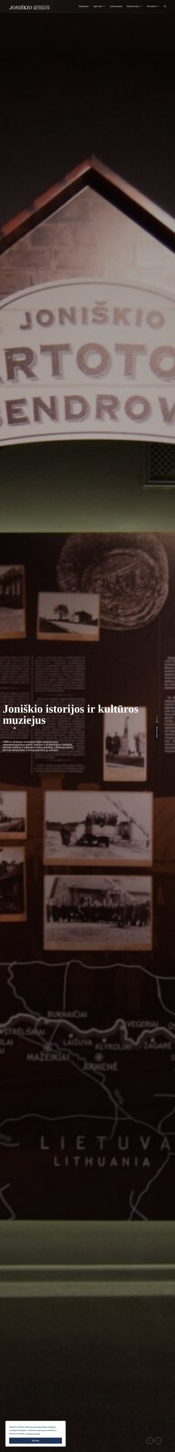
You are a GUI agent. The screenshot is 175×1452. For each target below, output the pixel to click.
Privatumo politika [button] (32, 1434)
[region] (35, 1434)
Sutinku (35, 1441)
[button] (150, 1440)
